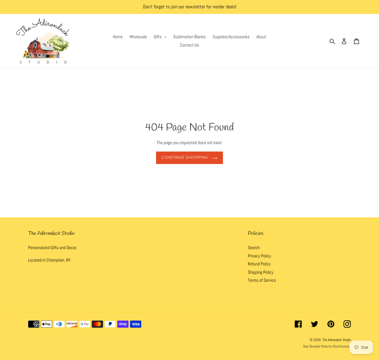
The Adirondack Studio (336, 339)
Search (254, 247)
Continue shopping (185, 157)
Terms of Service (262, 280)
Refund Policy (259, 264)
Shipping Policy (260, 272)
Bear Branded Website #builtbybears (327, 346)
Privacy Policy (259, 256)
